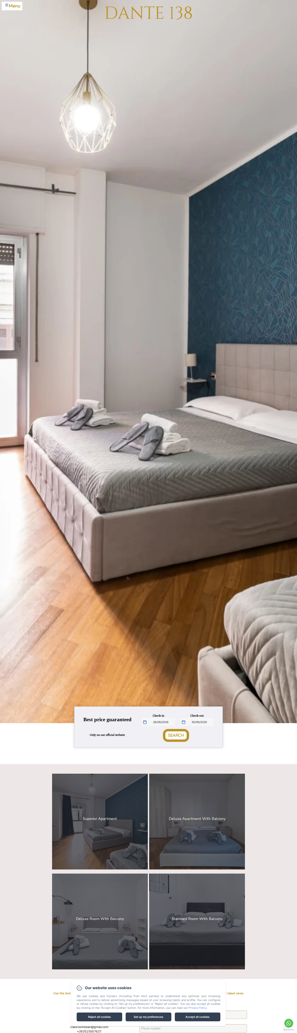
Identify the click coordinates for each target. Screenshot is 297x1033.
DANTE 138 (148, 13)
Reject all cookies (99, 1017)
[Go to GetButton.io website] (288, 1030)
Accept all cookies (197, 1017)
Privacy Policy (198, 1007)
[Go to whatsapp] (288, 1023)
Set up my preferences (148, 1017)
